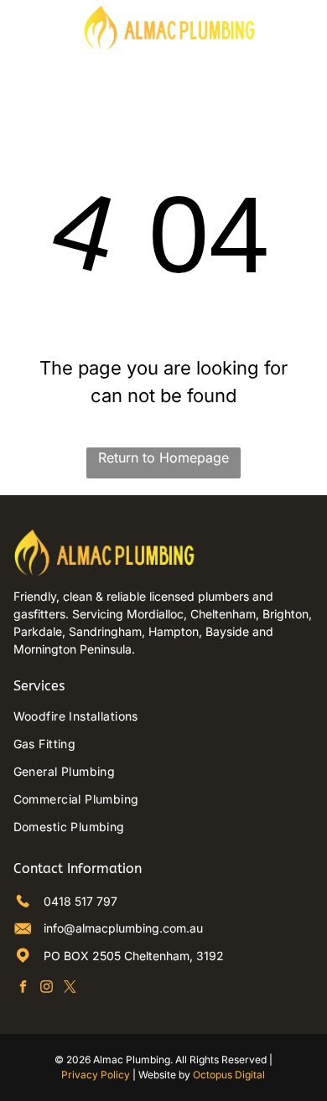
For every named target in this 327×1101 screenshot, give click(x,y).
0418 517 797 (80, 901)
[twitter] (70, 988)
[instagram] (46, 988)
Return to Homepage (163, 457)
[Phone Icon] (299, 35)
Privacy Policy (95, 1074)
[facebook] (23, 988)
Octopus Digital (229, 1074)
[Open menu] (23, 26)
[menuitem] (163, 716)
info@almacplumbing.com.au (123, 928)
